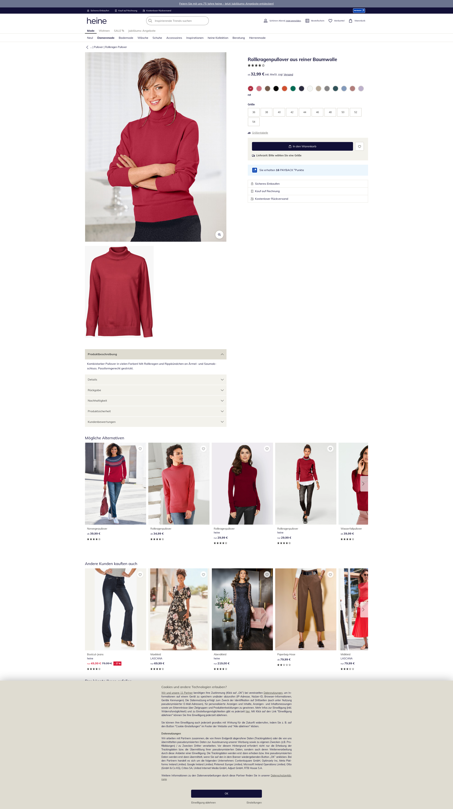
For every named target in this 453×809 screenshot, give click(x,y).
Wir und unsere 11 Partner (177, 692)
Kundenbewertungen (102, 422)
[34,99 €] (179, 484)
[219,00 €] (242, 609)
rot (249, 94)
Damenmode (105, 37)
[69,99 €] (179, 609)
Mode (90, 30)
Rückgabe (94, 390)
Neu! (90, 37)
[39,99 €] (115, 484)
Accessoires (174, 37)
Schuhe (157, 37)
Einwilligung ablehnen (203, 802)
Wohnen (104, 30)
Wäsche (142, 37)
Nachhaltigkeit (97, 400)
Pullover (98, 47)
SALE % (119, 30)
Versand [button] (288, 74)
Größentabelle (260, 132)
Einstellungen (254, 802)
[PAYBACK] (359, 10)
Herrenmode (257, 37)
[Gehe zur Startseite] (97, 21)
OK (226, 793)
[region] (226, 745)
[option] (250, 88)
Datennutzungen (273, 692)
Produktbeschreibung (102, 354)
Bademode (126, 37)
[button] (86, 47)
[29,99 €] (242, 484)
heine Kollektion (218, 37)
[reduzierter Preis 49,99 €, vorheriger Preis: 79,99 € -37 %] (115, 609)
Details (92, 379)
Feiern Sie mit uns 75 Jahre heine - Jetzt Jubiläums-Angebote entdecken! (226, 3)
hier (248, 711)
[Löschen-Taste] (205, 20)
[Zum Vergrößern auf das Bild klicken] (219, 234)
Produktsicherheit (99, 411)
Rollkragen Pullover (116, 47)
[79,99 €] (305, 609)
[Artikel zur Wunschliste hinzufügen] (359, 146)
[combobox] (185, 20)
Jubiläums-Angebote (142, 30)
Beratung (239, 37)
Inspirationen (194, 37)
